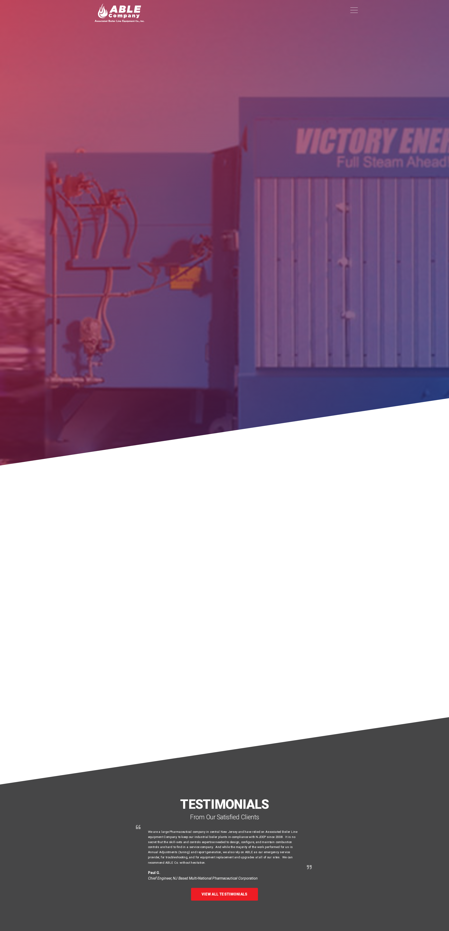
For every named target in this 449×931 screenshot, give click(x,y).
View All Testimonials (224, 894)
